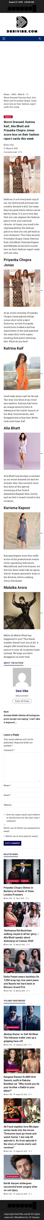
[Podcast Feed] (34, 10)
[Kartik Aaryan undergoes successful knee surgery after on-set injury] (22, 1167)
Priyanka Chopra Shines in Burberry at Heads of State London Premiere (19, 891)
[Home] (9, 8)
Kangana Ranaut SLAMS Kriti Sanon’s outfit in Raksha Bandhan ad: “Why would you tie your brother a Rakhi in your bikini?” (21, 1083)
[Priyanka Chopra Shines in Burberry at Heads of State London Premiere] (22, 871)
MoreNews (20, 1217)
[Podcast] (34, 7)
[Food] (30, 8)
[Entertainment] (14, 8)
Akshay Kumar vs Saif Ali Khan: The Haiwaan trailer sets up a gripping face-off (21, 1038)
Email (7, 795)
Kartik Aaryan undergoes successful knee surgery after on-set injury (20, 1187)
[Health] (26, 8)
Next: (22, 717)
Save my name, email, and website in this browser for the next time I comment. (23, 817)
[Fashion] (22, 8)
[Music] (18, 8)
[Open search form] (40, 38)
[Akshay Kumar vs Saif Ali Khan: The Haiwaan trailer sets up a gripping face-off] (22, 1018)
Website (8, 805)
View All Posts (22, 701)
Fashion (8, 117)
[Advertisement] (22, 64)
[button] (3, 38)
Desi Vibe (10, 145)
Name (7, 785)
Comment (9, 750)
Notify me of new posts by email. (22, 836)
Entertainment (12, 881)
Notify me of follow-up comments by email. (22, 829)
